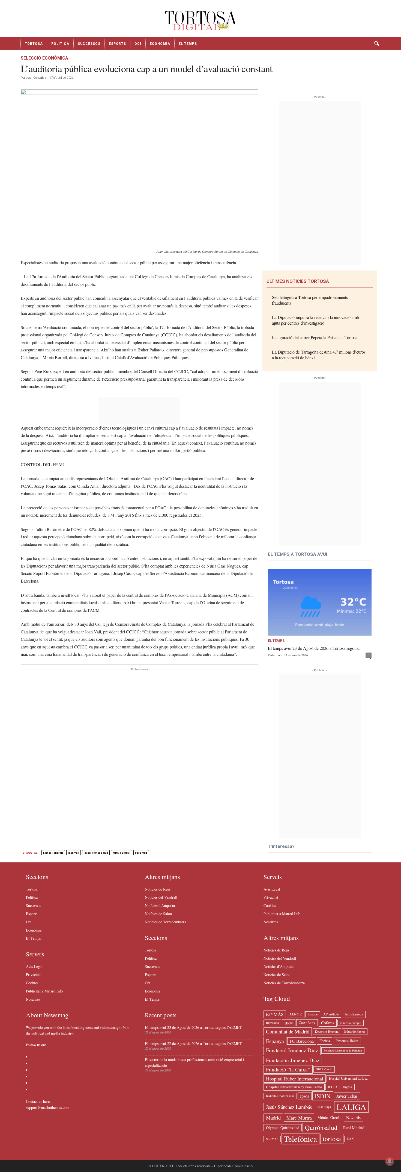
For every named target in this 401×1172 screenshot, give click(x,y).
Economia (160, 44)
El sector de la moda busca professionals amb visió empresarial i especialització (194, 1062)
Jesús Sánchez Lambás (289, 1106)
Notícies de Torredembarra (165, 921)
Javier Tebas (347, 1096)
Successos (89, 44)
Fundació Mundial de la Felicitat (343, 1050)
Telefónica (300, 1138)
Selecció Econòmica (44, 58)
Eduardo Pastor (354, 1031)
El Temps (188, 44)
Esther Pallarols (53, 852)
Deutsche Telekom (327, 1031)
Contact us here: (38, 1101)
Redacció (274, 655)
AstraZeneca (354, 1014)
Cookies (32, 982)
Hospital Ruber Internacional (294, 1078)
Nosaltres (33, 999)
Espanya (275, 1041)
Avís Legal (34, 966)
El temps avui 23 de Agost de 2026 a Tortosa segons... (314, 648)
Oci (137, 44)
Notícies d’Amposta (160, 905)
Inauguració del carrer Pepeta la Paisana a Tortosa (314, 337)
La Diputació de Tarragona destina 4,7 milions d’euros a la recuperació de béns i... (319, 354)
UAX (350, 1138)
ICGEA (332, 1087)
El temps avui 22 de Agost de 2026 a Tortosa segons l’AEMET (193, 1043)
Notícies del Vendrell (161, 897)
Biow (289, 1023)
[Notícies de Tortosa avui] (200, 20)
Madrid (273, 1117)
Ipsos (304, 1096)
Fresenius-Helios (347, 1040)
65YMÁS (274, 1014)
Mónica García (329, 1117)
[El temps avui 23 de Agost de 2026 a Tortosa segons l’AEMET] (320, 602)
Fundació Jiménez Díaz (292, 1050)
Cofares (327, 1022)
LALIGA (351, 1106)
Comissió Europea (350, 1023)
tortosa (332, 1138)
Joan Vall (73, 852)
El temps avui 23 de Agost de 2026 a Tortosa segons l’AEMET (193, 1027)
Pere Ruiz (141, 852)
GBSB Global (324, 1069)
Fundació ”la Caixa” (288, 1069)
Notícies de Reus (157, 889)
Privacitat (33, 974)
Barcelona (272, 1023)
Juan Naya (324, 1107)
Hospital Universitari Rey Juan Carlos (294, 1086)
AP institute (331, 1014)
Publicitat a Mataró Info (44, 991)
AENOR (295, 1014)
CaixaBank (307, 1022)
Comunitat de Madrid (287, 1031)
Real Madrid (353, 1127)
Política (60, 44)
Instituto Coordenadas (280, 1096)
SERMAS (272, 1139)
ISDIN (323, 1096)
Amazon (313, 1014)
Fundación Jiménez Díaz (292, 1060)
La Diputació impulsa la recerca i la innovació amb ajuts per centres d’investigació (315, 320)
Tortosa (34, 44)
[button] (376, 44)
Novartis (353, 1117)
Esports (117, 44)
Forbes (324, 1040)
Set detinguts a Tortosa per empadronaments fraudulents (310, 300)
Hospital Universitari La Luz (348, 1078)
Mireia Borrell (121, 852)
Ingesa (347, 1087)
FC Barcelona (302, 1041)
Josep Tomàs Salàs (96, 852)
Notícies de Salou (158, 913)
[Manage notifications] (389, 1161)
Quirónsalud (321, 1127)
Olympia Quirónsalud (282, 1127)
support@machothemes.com (47, 1107)
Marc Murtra (299, 1117)
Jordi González (36, 78)
